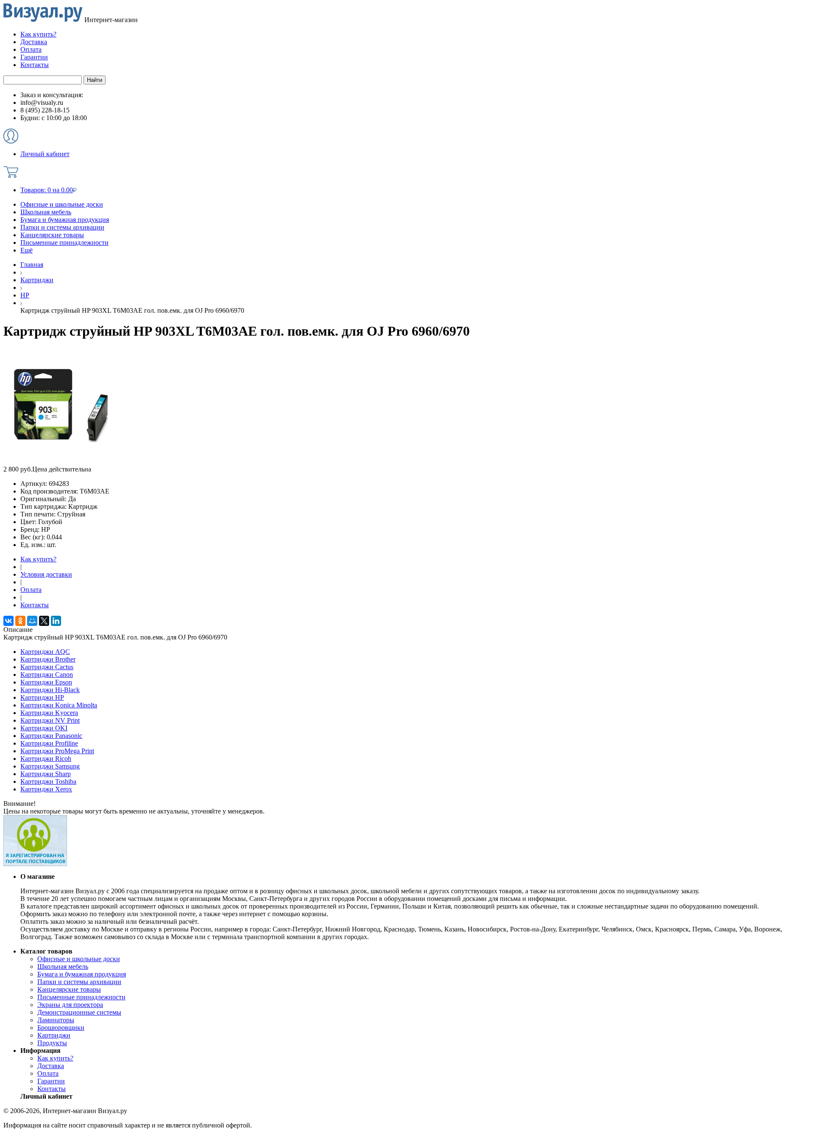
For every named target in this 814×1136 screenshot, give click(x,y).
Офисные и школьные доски (61, 204)
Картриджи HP (42, 697)
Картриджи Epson (46, 682)
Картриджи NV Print (50, 720)
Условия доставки (46, 574)
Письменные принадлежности (64, 242)
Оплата (31, 589)
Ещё (26, 250)
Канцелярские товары (52, 234)
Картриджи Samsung (50, 766)
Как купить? (38, 559)
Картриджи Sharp (45, 773)
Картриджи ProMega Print (57, 751)
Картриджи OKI (43, 728)
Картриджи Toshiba (48, 781)
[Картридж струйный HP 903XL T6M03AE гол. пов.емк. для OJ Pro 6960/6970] (61, 463)
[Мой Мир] (32, 621)
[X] (44, 621)
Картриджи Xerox (46, 789)
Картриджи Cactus (46, 666)
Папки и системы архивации (62, 227)
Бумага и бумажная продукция (64, 219)
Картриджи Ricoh (45, 758)
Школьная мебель (45, 212)
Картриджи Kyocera (49, 712)
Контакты (34, 605)
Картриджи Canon (46, 674)
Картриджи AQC (45, 651)
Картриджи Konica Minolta (58, 705)
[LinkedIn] (56, 621)
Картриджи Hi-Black (50, 689)
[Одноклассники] (20, 621)
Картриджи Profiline (49, 743)
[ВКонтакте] (8, 621)
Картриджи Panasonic (51, 735)
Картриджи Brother (47, 659)
